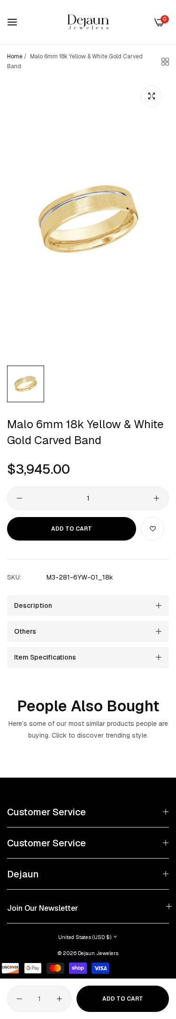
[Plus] (156, 498)
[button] (152, 529)
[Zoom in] (151, 96)
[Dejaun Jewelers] (88, 22)
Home (15, 56)
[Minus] (19, 498)
